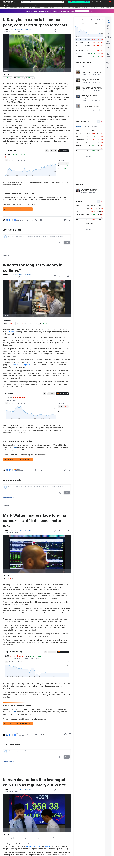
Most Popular (13, 7)
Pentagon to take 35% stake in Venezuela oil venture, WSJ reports (91, 71)
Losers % (94, 126)
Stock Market (45, 7)
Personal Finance (76, 7)
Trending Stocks (81, 201)
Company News (94, 7)
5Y (21, 160)
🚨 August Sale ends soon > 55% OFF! (79, 1)
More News (89, 114)
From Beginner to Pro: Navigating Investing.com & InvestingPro (90, 190)
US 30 (77, 45)
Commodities (37, 7)
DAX (77, 53)
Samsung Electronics (33, 846)
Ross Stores (10, 332)
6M (15, 160)
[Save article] (59, 30)
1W (9, 160)
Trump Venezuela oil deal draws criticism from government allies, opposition (90, 106)
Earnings (102, 7)
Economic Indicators (54, 7)
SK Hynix (48, 846)
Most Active (79, 126)
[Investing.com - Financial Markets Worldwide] (10, 2)
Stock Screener (70, 5)
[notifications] (107, 1)
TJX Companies (24, 365)
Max (25, 160)
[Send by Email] (36, 220)
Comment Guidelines (8, 247)
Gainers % (87, 126)
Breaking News (22, 7)
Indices (78, 19)
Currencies (29, 7)
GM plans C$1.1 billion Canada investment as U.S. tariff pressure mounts (91, 97)
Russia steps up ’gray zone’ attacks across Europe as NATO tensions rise (92, 88)
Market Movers (81, 122)
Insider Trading (85, 7)
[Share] (55, 30)
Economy (63, 7)
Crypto (68, 7)
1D (6, 160)
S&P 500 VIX (79, 51)
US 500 (78, 48)
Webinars (79, 184)
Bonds (93, 19)
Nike (16, 365)
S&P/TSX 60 (79, 42)
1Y (18, 160)
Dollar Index (79, 56)
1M (12, 160)
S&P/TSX (78, 39)
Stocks (99, 19)
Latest (5, 7)
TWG (60, 610)
